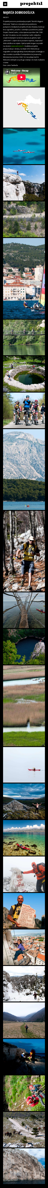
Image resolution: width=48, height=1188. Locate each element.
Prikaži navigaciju (5, 4)
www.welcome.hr (17, 46)
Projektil (31, 4)
